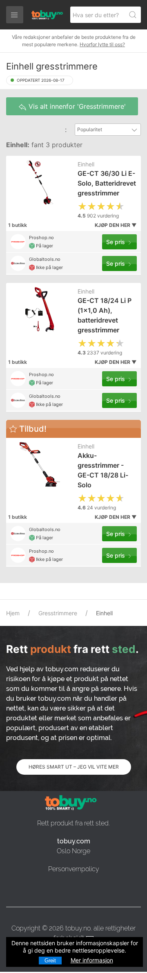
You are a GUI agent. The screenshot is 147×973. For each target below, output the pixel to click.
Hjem (13, 613)
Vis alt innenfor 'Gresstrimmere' (76, 106)
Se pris (116, 241)
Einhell (86, 164)
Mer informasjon (92, 960)
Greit (50, 960)
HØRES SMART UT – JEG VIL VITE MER (74, 767)
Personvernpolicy (73, 869)
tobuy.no (78, 928)
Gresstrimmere (57, 613)
